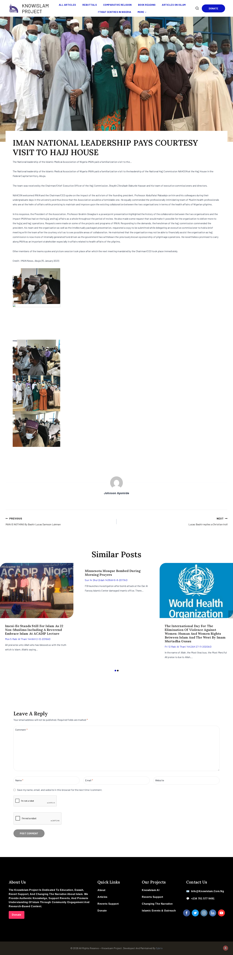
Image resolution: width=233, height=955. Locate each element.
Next (230, 614)
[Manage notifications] (225, 948)
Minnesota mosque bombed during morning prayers (113, 573)
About (101, 890)
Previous (2, 614)
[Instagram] (204, 912)
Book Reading (147, 4)
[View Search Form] (197, 8)
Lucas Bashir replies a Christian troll (207, 521)
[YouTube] (221, 912)
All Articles (67, 4)
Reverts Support (108, 903)
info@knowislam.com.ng (207, 891)
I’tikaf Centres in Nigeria (114, 11)
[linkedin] (212, 912)
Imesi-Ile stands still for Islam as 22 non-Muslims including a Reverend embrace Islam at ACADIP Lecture (34, 630)
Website (159, 780)
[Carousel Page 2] (117, 670)
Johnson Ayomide (116, 493)
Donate (213, 8)
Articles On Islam (174, 4)
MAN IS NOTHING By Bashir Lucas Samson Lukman (33, 521)
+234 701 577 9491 (203, 898)
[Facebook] (186, 912)
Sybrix (159, 948)
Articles (102, 897)
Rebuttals (89, 4)
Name (19, 780)
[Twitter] (195, 912)
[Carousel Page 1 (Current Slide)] (115, 670)
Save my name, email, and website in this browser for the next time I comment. (59, 789)
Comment (21, 729)
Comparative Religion (117, 4)
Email (89, 780)
